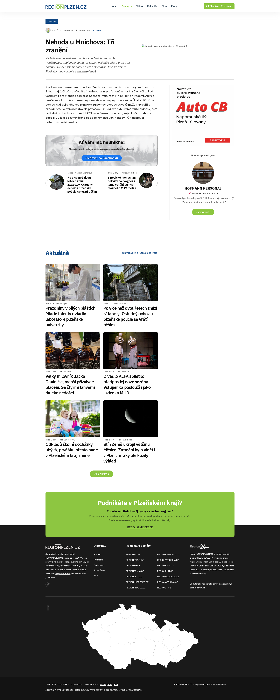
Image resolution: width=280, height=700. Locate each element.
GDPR (103, 684)
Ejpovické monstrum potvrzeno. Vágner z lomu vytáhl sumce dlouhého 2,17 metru (122, 183)
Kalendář (152, 6)
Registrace (227, 6)
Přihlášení (98, 560)
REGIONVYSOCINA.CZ (168, 560)
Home (114, 6)
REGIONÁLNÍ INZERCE (140, 527)
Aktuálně (52, 21)
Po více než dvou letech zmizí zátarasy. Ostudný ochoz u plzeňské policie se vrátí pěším (82, 184)
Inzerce (97, 554)
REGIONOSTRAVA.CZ (167, 582)
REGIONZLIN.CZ (165, 571)
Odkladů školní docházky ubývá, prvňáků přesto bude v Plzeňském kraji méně (72, 449)
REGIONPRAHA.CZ (135, 571)
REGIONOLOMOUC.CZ (168, 576)
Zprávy (125, 6)
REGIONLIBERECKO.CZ (137, 582)
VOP (109, 684)
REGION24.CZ (164, 588)
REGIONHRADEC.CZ (136, 588)
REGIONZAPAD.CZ (135, 560)
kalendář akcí (66, 566)
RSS (96, 575)
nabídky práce (79, 566)
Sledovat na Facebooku (101, 158)
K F (53, 30)
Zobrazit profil (203, 212)
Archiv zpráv (99, 570)
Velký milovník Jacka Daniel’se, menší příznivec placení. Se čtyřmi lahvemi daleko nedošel (70, 384)
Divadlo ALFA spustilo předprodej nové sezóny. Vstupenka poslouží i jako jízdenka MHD (127, 384)
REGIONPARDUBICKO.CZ (169, 554)
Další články (100, 474)
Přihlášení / (214, 6)
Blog (164, 6)
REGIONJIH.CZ (133, 565)
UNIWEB (194, 566)
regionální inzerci (62, 573)
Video (139, 6)
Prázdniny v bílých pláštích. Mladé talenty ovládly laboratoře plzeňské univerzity (71, 316)
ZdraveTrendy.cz (197, 588)
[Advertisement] (102, 221)
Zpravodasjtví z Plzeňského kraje (139, 252)
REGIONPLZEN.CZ (135, 554)
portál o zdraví (212, 584)
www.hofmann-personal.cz (205, 193)
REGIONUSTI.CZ (134, 576)
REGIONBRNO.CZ (165, 565)
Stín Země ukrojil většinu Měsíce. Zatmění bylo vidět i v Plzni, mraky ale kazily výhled (129, 452)
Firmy (174, 6)
